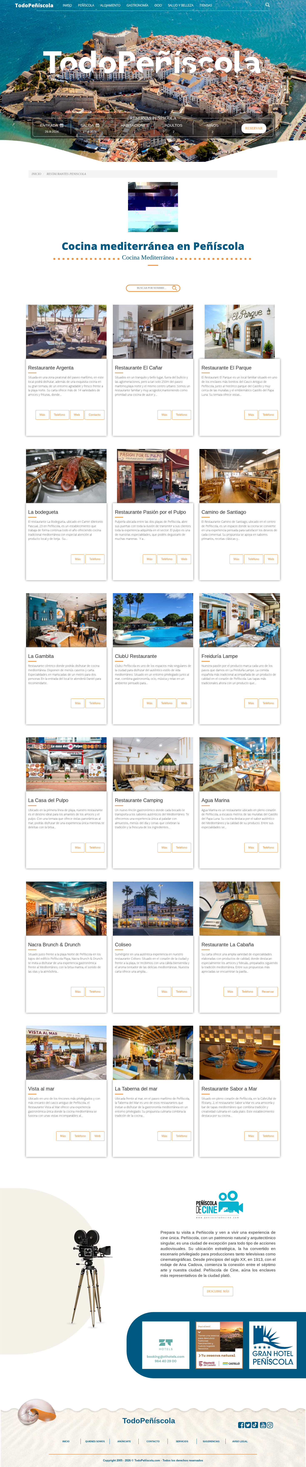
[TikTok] (256, 1425)
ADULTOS (173, 125)
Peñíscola (86, 5)
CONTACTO (153, 1441)
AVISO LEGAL (240, 1441)
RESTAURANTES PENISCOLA (66, 174)
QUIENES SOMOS (95, 1441)
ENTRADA (50, 125)
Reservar (268, 991)
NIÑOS (213, 125)
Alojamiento (110, 5)
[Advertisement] (153, 1387)
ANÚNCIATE (124, 1441)
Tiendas (206, 5)
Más (42, 414)
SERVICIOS (182, 1441)
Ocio (158, 5)
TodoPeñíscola (34, 5)
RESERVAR (253, 128)
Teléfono (59, 414)
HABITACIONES (134, 125)
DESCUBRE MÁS (218, 1291)
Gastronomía (137, 5)
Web (77, 414)
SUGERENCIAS (211, 1441)
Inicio (67, 5)
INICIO (66, 1441)
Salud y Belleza (180, 5)
